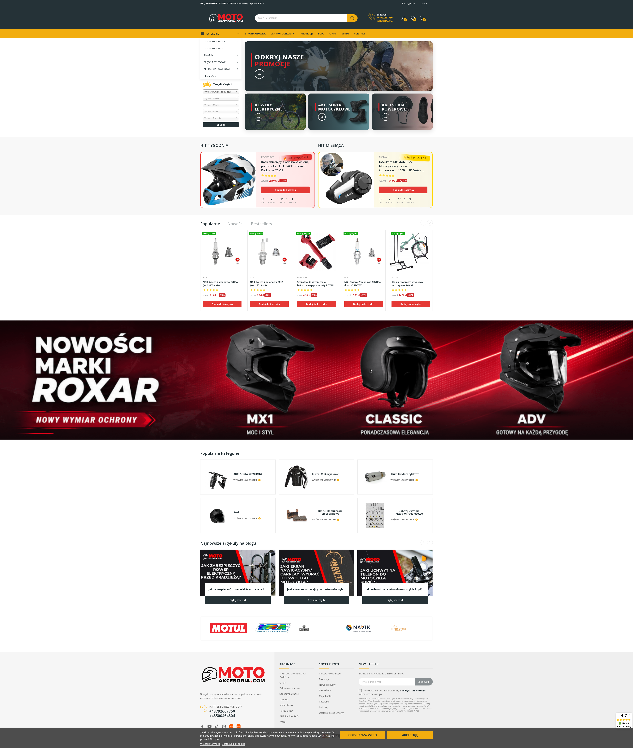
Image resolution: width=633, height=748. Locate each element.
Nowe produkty (327, 684)
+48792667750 (384, 17)
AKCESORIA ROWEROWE (248, 474)
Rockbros (267, 157)
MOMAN (384, 157)
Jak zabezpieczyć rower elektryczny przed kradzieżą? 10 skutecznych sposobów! (238, 589)
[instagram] (224, 726)
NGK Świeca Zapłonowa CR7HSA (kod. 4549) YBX (362, 283)
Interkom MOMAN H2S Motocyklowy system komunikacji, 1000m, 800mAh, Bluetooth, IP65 (400, 166)
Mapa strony (286, 705)
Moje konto (325, 696)
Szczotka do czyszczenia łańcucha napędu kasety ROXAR (315, 283)
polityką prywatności (414, 690)
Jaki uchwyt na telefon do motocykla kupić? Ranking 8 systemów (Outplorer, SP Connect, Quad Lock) (395, 589)
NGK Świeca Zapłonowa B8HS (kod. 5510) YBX (266, 283)
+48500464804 (384, 21)
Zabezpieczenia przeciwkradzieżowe (409, 512)
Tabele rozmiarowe (289, 688)
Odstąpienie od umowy (331, 712)
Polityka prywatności (330, 673)
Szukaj (221, 124)
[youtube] (209, 726)
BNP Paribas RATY (289, 716)
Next (430, 222)
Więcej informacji (210, 743)
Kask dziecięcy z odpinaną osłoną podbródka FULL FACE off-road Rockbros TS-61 (285, 166)
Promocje (324, 679)
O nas (282, 682)
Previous (423, 222)
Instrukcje (324, 707)
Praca (282, 721)
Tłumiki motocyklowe (405, 474)
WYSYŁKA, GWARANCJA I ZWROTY (292, 675)
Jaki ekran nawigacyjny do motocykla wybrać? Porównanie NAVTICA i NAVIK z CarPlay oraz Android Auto (316, 589)
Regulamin (324, 701)
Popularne (210, 224)
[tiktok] (217, 726)
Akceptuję (410, 735)
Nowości (235, 224)
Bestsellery (261, 224)
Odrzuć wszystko (362, 735)
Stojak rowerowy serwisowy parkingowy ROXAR (407, 283)
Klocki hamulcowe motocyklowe (330, 512)
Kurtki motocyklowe (325, 474)
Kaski (237, 512)
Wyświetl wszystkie (245, 480)
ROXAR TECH (303, 278)
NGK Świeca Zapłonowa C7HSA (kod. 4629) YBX (220, 283)
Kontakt (283, 699)
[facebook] (202, 726)
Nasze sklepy (286, 710)
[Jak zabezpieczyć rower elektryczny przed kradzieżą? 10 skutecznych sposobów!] (238, 573)
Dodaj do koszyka (285, 189)
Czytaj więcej (236, 600)
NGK (205, 278)
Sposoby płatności (289, 693)
